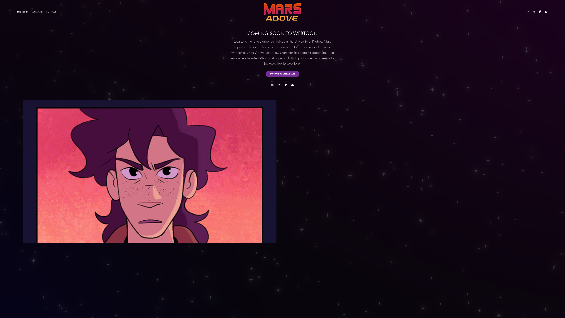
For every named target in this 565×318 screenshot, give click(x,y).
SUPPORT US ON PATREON (282, 74)
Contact (51, 11)
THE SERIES (23, 11)
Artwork (37, 11)
